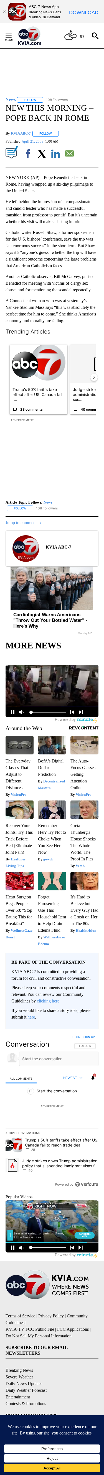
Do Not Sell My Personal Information (39, 1335)
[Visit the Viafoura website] (86, 1184)
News (48, 502)
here (31, 1017)
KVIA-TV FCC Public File (30, 1329)
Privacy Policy (51, 1316)
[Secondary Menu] (13, 36)
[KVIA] (36, 36)
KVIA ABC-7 (21, 133)
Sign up (89, 1037)
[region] (52, 1111)
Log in (75, 1037)
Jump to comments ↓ (24, 522)
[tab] (21, 1078)
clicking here (48, 1001)
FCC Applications (73, 1329)
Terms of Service (20, 1316)
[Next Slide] (94, 377)
